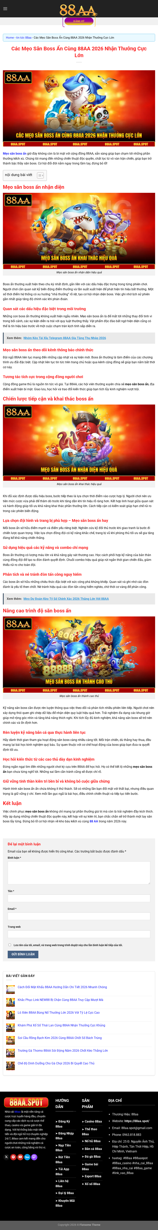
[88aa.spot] (79, 8)
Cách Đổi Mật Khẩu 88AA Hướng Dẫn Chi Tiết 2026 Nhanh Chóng (62, 987)
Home (10, 37)
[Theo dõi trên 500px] (27, 1157)
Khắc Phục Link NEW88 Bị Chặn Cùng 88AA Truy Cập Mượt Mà (60, 1000)
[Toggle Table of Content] (38, 175)
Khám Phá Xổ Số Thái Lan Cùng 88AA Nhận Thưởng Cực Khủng (61, 1025)
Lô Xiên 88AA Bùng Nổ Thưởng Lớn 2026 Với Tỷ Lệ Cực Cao (59, 1012)
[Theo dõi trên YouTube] (20, 1157)
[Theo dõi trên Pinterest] (13, 1157)
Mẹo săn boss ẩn (14, 153)
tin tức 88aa (23, 37)
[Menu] (5, 8)
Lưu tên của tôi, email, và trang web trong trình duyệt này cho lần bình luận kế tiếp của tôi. (68, 945)
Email (12, 909)
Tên (11, 891)
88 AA (94, 821)
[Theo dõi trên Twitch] (34, 1157)
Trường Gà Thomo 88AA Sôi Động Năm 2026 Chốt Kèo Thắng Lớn (63, 1050)
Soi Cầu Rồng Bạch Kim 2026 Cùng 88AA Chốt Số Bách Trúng (60, 1038)
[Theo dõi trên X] (6, 1157)
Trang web (14, 927)
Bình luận (14, 857)
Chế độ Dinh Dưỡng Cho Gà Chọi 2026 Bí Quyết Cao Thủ (56, 1063)
